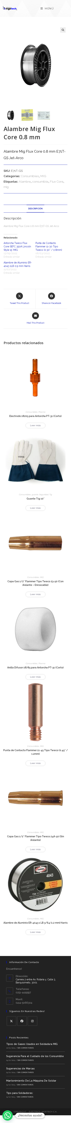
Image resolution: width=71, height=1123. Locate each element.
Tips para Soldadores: (19, 1093)
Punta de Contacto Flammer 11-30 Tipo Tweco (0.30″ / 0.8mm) (49, 246)
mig (6, 187)
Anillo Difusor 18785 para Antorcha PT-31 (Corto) (35, 667)
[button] (63, 30)
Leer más (35, 425)
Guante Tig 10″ (35, 498)
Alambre (25, 181)
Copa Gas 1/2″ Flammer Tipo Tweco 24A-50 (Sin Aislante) (35, 838)
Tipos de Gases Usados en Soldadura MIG (32, 1044)
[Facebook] (22, 1021)
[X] (11, 1021)
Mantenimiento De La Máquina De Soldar (31, 1080)
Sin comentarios (26, 1048)
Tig (50, 494)
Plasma (41, 412)
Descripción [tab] (35, 208)
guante (35, 494)
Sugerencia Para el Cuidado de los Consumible (35, 1056)
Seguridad (43, 494)
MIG (43, 176)
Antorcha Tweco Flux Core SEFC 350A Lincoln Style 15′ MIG (17, 246)
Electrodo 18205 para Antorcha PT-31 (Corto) (35, 416)
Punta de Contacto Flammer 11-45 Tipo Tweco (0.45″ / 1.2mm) (35, 752)
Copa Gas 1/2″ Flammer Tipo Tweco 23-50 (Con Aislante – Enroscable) (35, 583)
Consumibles (30, 176)
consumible (40, 181)
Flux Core (56, 181)
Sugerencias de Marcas (20, 1068)
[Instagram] (32, 1021)
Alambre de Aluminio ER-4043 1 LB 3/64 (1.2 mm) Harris (35, 922)
